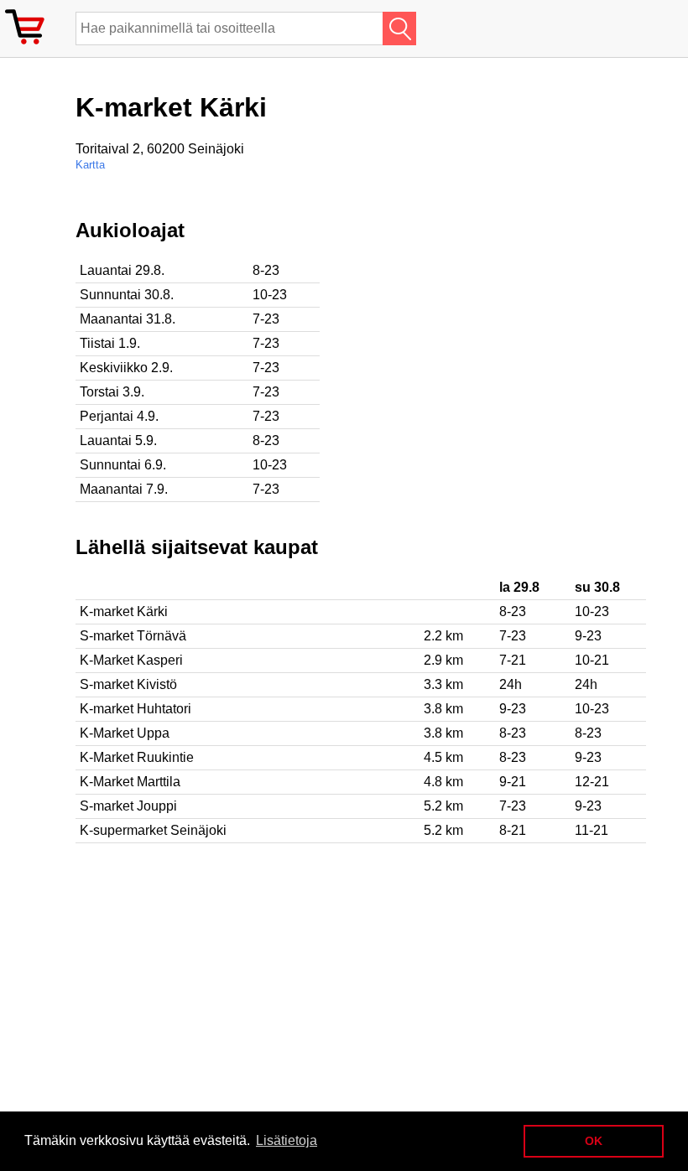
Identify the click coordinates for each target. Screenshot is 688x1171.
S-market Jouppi (128, 806)
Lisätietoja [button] (286, 1140)
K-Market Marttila (130, 782)
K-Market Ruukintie (137, 757)
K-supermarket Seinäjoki (153, 830)
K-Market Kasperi (131, 660)
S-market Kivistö (128, 684)
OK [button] (593, 1141)
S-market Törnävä (133, 636)
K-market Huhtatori (135, 709)
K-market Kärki (124, 611)
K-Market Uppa (124, 733)
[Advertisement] (545, 336)
